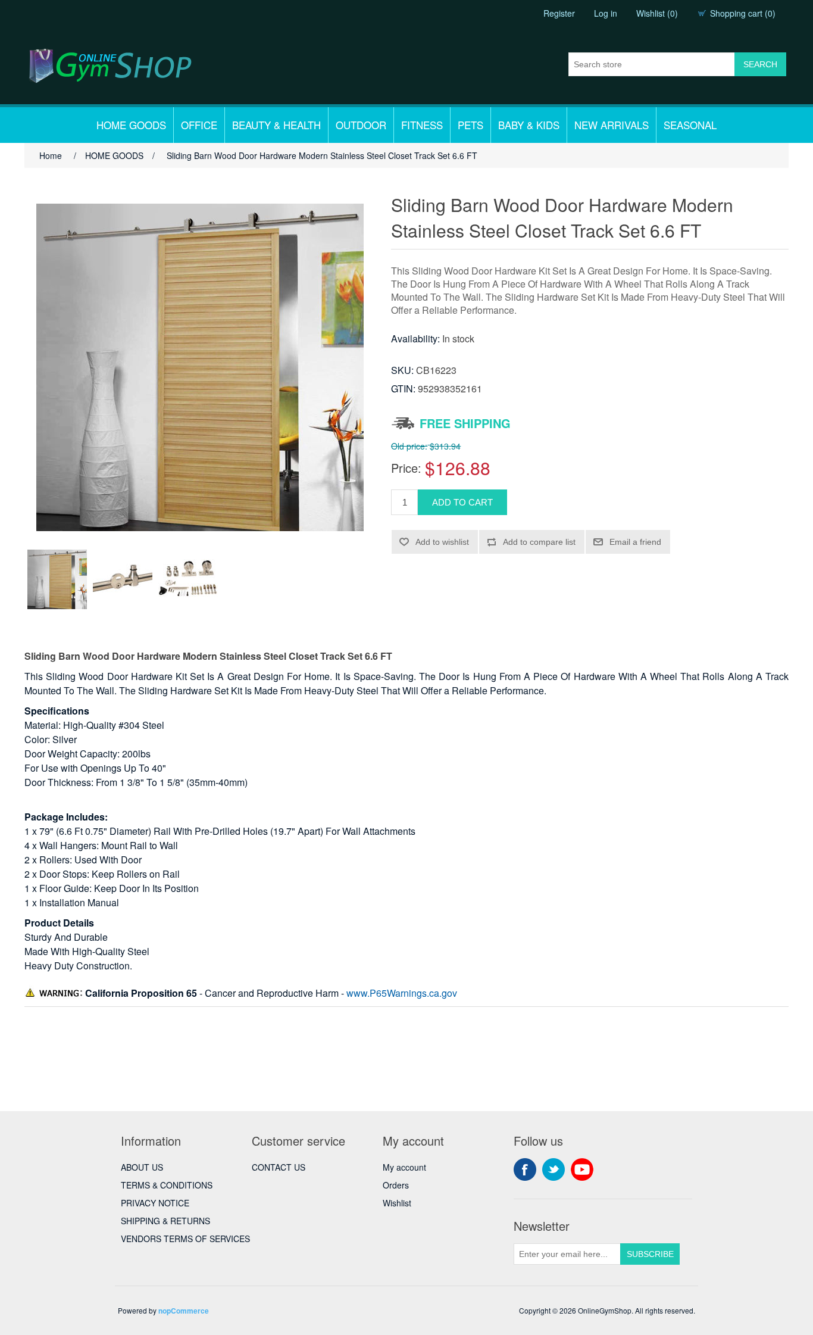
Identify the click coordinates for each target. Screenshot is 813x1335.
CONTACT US (278, 1167)
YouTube (582, 1169)
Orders (396, 1185)
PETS (470, 124)
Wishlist (397, 1203)
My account (404, 1167)
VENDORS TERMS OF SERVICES (185, 1238)
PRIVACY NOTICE (155, 1203)
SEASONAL (690, 124)
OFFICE (199, 124)
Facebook (525, 1169)
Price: (406, 467)
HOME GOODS (131, 124)
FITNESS (422, 124)
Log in (605, 13)
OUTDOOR (361, 124)
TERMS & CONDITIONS (166, 1185)
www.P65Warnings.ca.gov (401, 993)
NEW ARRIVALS (611, 124)
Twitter (553, 1169)
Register (559, 13)
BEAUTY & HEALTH (276, 124)
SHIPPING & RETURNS (165, 1221)
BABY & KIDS (528, 124)
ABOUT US (142, 1167)
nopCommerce (183, 1310)
